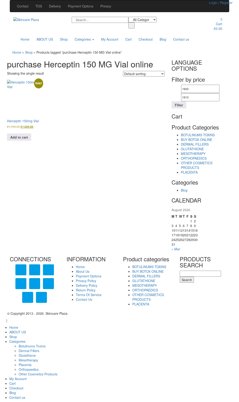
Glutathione (27, 355)
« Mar (176, 249)
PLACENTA (189, 172)
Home (25, 39)
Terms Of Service (89, 294)
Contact (22, 6)
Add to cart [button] (19, 137)
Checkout (146, 39)
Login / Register (220, 2)
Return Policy (85, 290)
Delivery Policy (86, 285)
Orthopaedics (29, 369)
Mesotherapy (28, 360)
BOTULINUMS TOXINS (198, 135)
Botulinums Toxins (32, 346)
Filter (179, 105)
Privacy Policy (86, 280)
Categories (83, 39)
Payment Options (80, 6)
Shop (64, 39)
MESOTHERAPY (193, 153)
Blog (163, 39)
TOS (38, 6)
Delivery (55, 6)
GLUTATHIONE (192, 149)
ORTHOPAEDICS (194, 158)
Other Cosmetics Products (38, 374)
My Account (109, 39)
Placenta (25, 364)
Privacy (105, 6)
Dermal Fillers (29, 350)
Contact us (181, 39)
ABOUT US (44, 39)
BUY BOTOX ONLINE (196, 139)
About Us (82, 271)
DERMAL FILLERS (195, 144)
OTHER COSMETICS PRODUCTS (196, 165)
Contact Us (84, 299)
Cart (128, 39)
